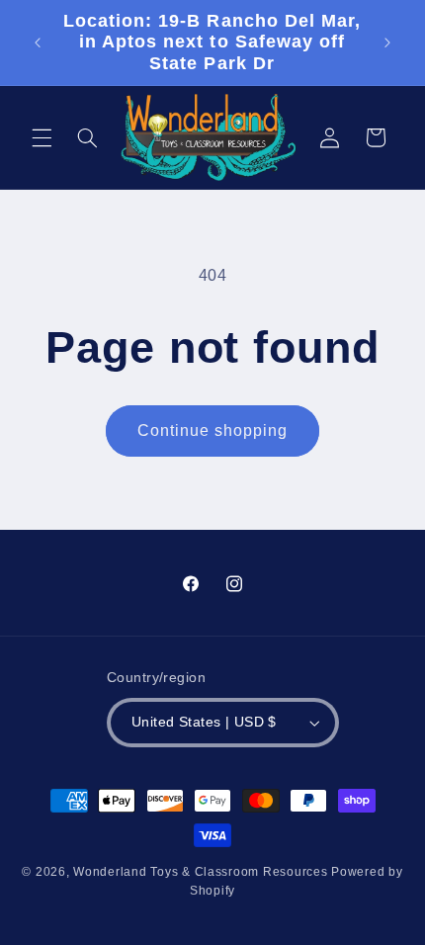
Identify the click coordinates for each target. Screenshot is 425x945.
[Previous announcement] (37, 42)
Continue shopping (213, 430)
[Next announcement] (387, 42)
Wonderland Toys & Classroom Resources (200, 872)
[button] (41, 137)
